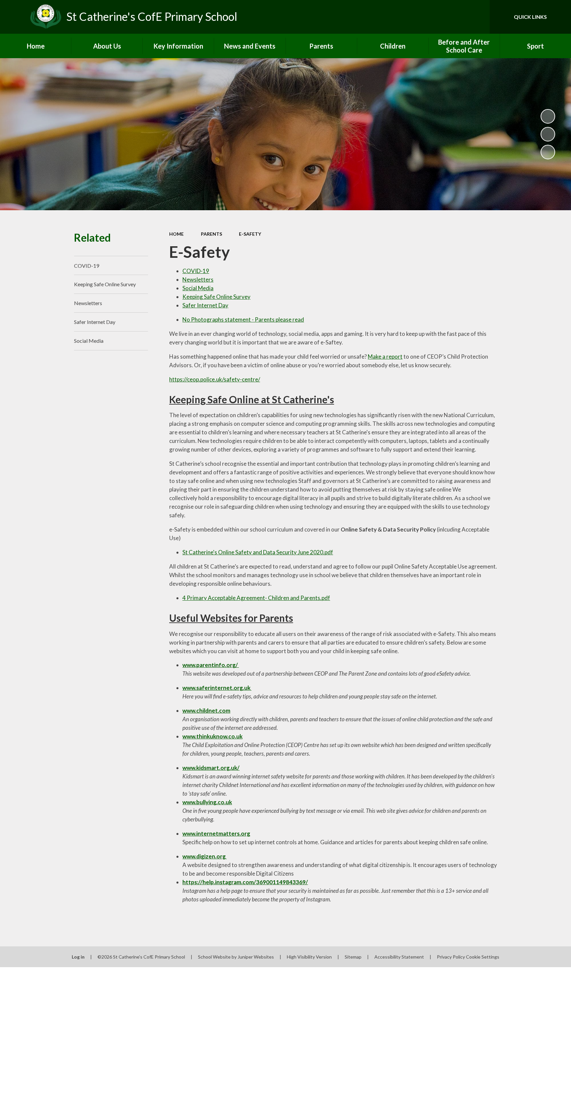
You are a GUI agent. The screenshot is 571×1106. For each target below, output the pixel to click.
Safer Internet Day (205, 305)
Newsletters (197, 279)
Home (176, 234)
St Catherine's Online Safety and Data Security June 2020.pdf (257, 552)
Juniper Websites (256, 957)
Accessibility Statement (399, 957)
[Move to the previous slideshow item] (548, 134)
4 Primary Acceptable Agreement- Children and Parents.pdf (256, 597)
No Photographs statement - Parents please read (243, 319)
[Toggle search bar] (478, 17)
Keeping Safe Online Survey (216, 296)
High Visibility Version (309, 957)
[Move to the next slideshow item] (548, 152)
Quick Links (530, 17)
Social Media (197, 288)
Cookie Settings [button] (482, 957)
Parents (211, 234)
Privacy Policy (451, 957)
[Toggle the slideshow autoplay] (548, 116)
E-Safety (250, 234)
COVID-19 (195, 270)
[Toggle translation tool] (455, 17)
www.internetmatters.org (216, 833)
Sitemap (353, 957)
